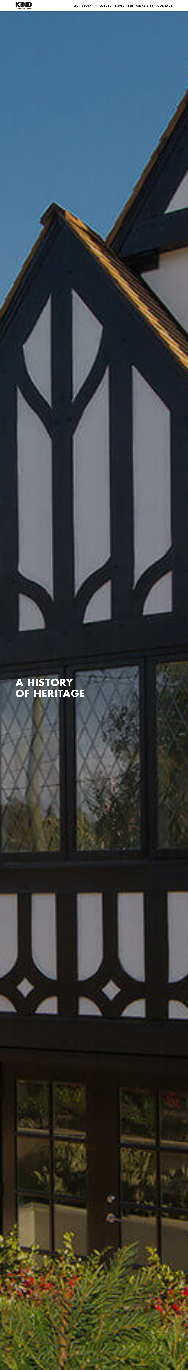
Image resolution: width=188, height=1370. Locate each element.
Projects (103, 5)
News (119, 5)
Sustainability (141, 5)
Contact (164, 5)
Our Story (83, 5)
